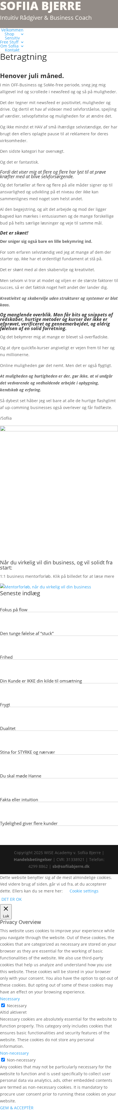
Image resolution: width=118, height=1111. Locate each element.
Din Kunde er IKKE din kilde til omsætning (41, 681)
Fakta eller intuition (19, 799)
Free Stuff (9, 42)
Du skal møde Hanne (20, 776)
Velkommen (12, 30)
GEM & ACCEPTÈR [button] (17, 1107)
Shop (9, 34)
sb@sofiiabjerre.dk (71, 866)
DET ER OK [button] (11, 899)
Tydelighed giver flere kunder (29, 823)
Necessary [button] (10, 998)
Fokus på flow (13, 609)
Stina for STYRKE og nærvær (27, 752)
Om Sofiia (9, 46)
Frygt (5, 704)
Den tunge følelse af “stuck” (27, 633)
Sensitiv (12, 38)
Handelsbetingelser (33, 859)
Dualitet (7, 728)
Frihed (6, 657)
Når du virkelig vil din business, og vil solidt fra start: (56, 565)
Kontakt (12, 50)
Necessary (17, 1005)
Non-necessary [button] (14, 1053)
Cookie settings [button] (84, 891)
